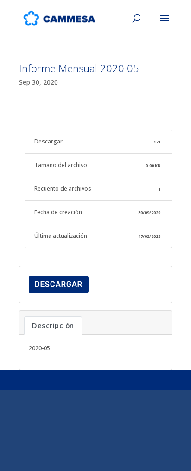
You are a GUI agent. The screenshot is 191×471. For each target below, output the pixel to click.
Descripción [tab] (53, 325)
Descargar (59, 284)
